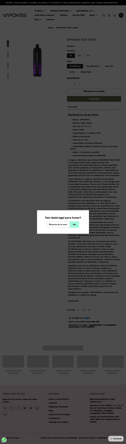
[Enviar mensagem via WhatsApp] (4, 440)
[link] (58, 224)
